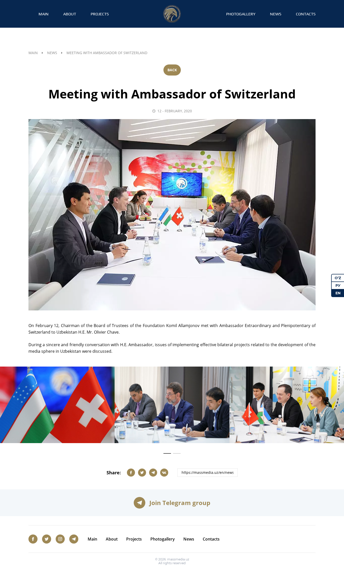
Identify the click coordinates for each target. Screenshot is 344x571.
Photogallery (240, 14)
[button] (167, 453)
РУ (337, 285)
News (275, 14)
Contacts (306, 14)
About (69, 14)
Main (44, 14)
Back (172, 69)
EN (337, 293)
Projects (100, 14)
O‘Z (338, 278)
